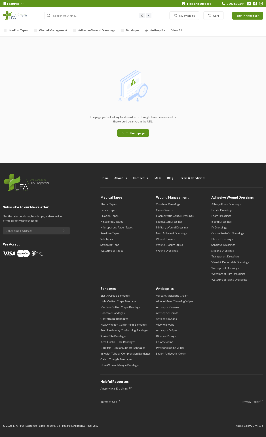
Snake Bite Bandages (113, 336)
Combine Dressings (168, 204)
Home (104, 178)
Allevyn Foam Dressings (226, 204)
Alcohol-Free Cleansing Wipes (174, 301)
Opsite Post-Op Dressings (227, 233)
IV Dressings (219, 227)
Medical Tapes (18, 30)
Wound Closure (165, 239)
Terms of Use (108, 401)
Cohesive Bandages (112, 313)
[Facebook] (255, 3)
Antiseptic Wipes (166, 330)
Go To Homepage (133, 133)
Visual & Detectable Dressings (230, 262)
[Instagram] (261, 3)
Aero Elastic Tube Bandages (117, 342)
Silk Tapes (106, 239)
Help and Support (199, 3)
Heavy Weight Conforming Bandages (123, 324)
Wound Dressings (167, 250)
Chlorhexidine (164, 342)
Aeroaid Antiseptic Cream (172, 295)
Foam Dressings (221, 215)
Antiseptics (158, 30)
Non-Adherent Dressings (171, 233)
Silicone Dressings (222, 250)
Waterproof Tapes (111, 250)
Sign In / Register (248, 15)
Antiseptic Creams (167, 307)
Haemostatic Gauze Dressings (175, 215)
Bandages (132, 30)
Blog (170, 178)
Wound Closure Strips (169, 244)
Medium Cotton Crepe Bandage (120, 307)
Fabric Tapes (108, 210)
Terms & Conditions (192, 178)
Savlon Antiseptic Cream (171, 353)
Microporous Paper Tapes (116, 227)
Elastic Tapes (108, 204)
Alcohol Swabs (165, 324)
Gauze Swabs (164, 210)
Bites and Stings (166, 336)
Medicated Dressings (169, 221)
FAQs (157, 178)
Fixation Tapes (109, 215)
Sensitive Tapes (109, 233)
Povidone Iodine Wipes (170, 347)
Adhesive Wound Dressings (96, 30)
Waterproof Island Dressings (229, 279)
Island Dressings (221, 221)
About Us (120, 178)
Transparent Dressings (225, 256)
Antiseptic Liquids (167, 313)
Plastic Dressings (222, 239)
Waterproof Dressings (225, 268)
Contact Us (140, 178)
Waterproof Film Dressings (228, 273)
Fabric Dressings (221, 210)
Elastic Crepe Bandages (115, 295)
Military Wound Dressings (172, 227)
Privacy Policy (250, 401)
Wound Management (53, 30)
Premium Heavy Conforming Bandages (124, 330)
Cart (216, 15)
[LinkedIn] (249, 3)
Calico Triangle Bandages (116, 359)
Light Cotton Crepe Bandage (118, 301)
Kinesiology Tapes (111, 221)
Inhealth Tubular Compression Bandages (125, 353)
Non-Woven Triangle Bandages (120, 365)
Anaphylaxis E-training (114, 388)
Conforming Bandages (114, 318)
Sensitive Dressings (223, 244)
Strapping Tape (109, 244)
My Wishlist (187, 15)
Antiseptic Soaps (166, 318)
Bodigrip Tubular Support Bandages (122, 347)
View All (176, 30)
